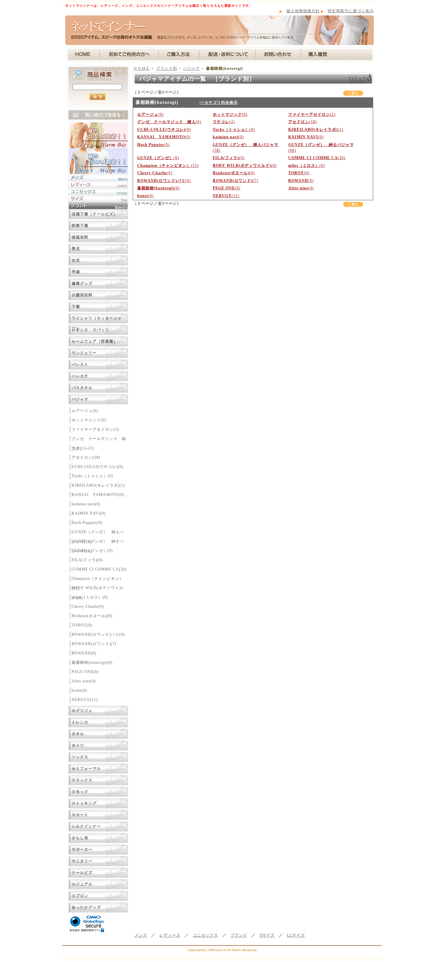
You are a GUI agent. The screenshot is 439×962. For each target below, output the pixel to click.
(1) (315, 129)
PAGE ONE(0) (85, 672)
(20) (316, 158)
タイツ (78, 745)
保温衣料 (80, 237)
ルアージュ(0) (85, 411)
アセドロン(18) (86, 457)
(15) (168, 165)
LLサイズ (296, 935)
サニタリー (82, 861)
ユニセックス (205, 935)
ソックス (80, 757)
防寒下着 (80, 225)
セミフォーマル (86, 768)
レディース (169, 935)
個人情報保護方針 (303, 11)
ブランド (238, 935)
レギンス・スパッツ (90, 330)
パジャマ (80, 399)
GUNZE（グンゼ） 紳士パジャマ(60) (98, 542)
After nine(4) (84, 681)
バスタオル (82, 387)
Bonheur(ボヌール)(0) (92, 616)
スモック (80, 791)
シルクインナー (86, 826)
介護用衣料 (82, 295)
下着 (76, 306)
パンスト (80, 364)
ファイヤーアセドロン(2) (95, 429)
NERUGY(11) (85, 699)
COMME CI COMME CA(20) (99, 569)
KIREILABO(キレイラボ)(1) (98, 485)
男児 (76, 249)
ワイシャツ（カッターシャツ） (97, 319)
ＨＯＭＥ (141, 68)
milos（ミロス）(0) (90, 597)
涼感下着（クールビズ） (95, 214)
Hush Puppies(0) (87, 522)
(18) (302, 122)
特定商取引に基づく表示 (351, 11)
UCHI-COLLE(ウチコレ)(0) (97, 466)
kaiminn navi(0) (86, 504)
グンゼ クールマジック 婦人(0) (99, 439)
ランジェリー (84, 353)
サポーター (82, 849)
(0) (150, 114)
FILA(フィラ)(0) (87, 560)
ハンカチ (80, 376)
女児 (76, 260)
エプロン (80, 896)
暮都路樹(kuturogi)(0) (92, 662)
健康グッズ (82, 283)
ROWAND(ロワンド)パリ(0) (98, 634)
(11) (226, 196)
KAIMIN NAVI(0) (89, 513)
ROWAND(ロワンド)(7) (94, 644)
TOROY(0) (82, 625)
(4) (301, 188)
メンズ (140, 935)
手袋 (76, 272)
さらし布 (80, 838)
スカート (80, 815)
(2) (312, 114)
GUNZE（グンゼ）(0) (92, 550)
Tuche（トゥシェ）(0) (92, 476)
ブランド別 (166, 68)
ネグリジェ (82, 710)
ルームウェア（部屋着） (95, 341)
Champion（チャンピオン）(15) (97, 579)
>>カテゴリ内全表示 (218, 102)
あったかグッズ (86, 907)
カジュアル (82, 884)
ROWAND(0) (84, 653)
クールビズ (82, 872)
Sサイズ (267, 935)
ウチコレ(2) (83, 448)
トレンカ (80, 722)
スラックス (82, 780)
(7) (235, 181)
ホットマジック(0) (89, 420)
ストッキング (84, 803)
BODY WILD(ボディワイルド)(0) (97, 589)
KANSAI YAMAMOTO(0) (98, 494)
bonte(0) (79, 690)
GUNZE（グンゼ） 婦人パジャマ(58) (98, 533)
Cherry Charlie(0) (88, 606)
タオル (78, 734)
